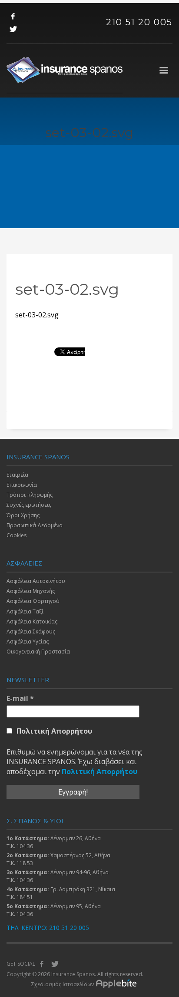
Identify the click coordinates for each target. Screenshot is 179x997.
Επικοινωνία (22, 484)
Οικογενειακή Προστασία (38, 651)
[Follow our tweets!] (54, 963)
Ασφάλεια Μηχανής (31, 591)
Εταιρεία (17, 474)
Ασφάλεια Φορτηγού (33, 601)
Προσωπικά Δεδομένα (35, 525)
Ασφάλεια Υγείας (28, 641)
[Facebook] (13, 16)
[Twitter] (13, 29)
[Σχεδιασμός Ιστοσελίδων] (118, 984)
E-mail (20, 698)
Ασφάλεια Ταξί (25, 611)
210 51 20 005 (139, 22)
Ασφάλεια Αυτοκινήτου (36, 581)
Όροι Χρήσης (23, 515)
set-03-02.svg (37, 315)
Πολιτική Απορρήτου (54, 731)
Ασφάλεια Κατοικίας (32, 621)
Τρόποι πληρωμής (30, 495)
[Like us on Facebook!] (41, 963)
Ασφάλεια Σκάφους (31, 631)
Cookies (17, 535)
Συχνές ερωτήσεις (29, 505)
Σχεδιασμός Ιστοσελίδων (62, 984)
